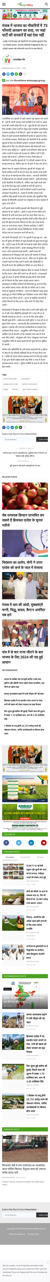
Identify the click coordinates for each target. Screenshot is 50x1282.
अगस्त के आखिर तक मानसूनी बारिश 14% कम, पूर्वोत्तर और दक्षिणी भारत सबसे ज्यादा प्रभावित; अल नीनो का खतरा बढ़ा (24, 683)
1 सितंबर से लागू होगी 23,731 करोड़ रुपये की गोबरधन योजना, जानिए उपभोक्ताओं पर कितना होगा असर (24, 729)
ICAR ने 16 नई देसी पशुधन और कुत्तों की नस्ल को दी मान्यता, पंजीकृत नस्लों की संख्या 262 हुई (36, 871)
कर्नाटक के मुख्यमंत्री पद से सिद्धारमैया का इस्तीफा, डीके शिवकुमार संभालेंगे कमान (37, 952)
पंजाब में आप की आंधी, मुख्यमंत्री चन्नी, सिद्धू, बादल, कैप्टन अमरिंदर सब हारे (23, 609)
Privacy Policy (33, 1234)
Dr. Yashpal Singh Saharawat (32, 934)
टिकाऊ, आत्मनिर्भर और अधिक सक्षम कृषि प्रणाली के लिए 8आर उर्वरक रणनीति (36, 923)
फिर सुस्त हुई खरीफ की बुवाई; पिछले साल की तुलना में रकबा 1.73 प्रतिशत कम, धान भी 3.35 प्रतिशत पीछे (24, 715)
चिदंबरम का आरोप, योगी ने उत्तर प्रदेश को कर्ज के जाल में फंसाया (22, 565)
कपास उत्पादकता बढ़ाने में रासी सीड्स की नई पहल (24, 693)
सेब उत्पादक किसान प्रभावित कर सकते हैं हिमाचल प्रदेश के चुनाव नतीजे (23, 520)
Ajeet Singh (7, 1006)
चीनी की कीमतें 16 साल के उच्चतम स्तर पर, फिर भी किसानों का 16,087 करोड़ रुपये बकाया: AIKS (37, 897)
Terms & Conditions (17, 1234)
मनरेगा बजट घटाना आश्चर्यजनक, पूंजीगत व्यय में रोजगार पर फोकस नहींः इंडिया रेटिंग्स (25, 454)
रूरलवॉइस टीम (19, 59)
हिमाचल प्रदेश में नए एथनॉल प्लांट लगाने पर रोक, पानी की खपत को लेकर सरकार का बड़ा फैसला (36, 1044)
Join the (25, 80)
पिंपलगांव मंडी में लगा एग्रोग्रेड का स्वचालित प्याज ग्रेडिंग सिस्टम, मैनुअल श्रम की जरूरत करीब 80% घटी (24, 1169)
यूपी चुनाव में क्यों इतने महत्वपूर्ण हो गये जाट (25, 465)
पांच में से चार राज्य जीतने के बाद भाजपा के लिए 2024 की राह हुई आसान (22, 657)
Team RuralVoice (32, 881)
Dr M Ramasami (32, 1026)
